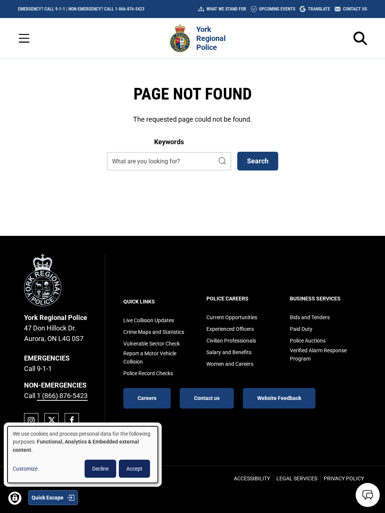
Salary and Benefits (229, 352)
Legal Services (296, 478)
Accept (134, 469)
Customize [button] (25, 469)
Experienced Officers (230, 329)
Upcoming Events (277, 9)
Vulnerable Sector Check (151, 344)
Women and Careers (229, 364)
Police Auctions (308, 341)
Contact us (207, 398)
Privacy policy (344, 478)
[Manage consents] (14, 498)
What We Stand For (226, 9)
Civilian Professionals (231, 341)
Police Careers (227, 299)
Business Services (315, 299)
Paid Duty (301, 329)
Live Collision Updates (148, 320)
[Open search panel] (360, 38)
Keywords (169, 142)
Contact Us (355, 9)
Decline (100, 469)
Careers (147, 398)
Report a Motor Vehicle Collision (149, 357)
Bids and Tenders (310, 317)
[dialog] (83, 454)
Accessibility (252, 478)
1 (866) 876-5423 (62, 396)
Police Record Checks (148, 373)
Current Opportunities (231, 317)
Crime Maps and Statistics (153, 332)
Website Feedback (279, 398)
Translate (319, 9)
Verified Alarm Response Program (318, 354)
